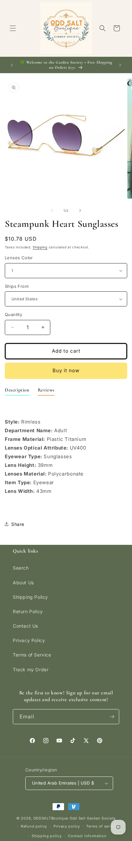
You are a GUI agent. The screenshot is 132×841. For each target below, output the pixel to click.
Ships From (17, 286)
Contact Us (25, 626)
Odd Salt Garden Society (93, 818)
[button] (13, 28)
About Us (23, 582)
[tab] (17, 391)
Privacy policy (67, 826)
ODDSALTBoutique (51, 818)
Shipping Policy (30, 597)
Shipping (40, 247)
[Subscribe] (112, 716)
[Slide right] (80, 210)
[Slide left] (52, 210)
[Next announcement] (120, 65)
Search (21, 568)
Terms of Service (32, 654)
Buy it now (66, 370)
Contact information (87, 836)
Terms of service (101, 826)
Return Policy (28, 611)
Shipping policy (47, 836)
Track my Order (30, 669)
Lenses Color (19, 257)
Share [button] (17, 524)
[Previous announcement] (12, 65)
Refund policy (34, 826)
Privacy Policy (29, 640)
